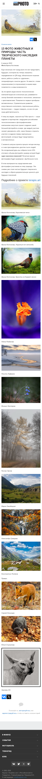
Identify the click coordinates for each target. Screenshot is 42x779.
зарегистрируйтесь (9, 713)
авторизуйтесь (24, 710)
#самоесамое (6, 44)
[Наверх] (39, 772)
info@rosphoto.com (20, 777)
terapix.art (35, 180)
